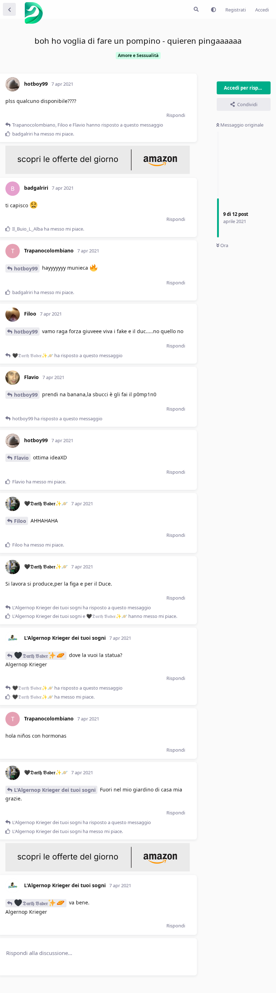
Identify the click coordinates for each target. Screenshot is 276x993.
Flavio (21, 457)
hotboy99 (26, 268)
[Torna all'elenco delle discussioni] (9, 9)
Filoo (20, 520)
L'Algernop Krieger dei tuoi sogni (55, 789)
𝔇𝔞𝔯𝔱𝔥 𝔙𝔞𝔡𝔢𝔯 (35, 655)
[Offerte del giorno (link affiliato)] (97, 172)
